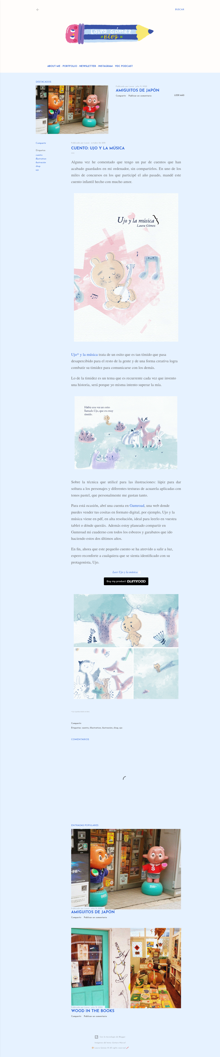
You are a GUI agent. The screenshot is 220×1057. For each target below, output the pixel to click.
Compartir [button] (121, 96)
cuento (39, 155)
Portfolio (70, 66)
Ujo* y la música (84, 354)
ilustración (41, 162)
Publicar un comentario (140, 96)
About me (53, 66)
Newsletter (87, 66)
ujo (37, 170)
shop (38, 166)
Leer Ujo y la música (125, 572)
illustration (41, 159)
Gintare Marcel (118, 1043)
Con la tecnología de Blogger (112, 1037)
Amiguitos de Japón (137, 91)
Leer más (179, 95)
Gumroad (137, 505)
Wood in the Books (92, 1011)
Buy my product (116, 581)
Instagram (105, 66)
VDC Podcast (124, 66)
